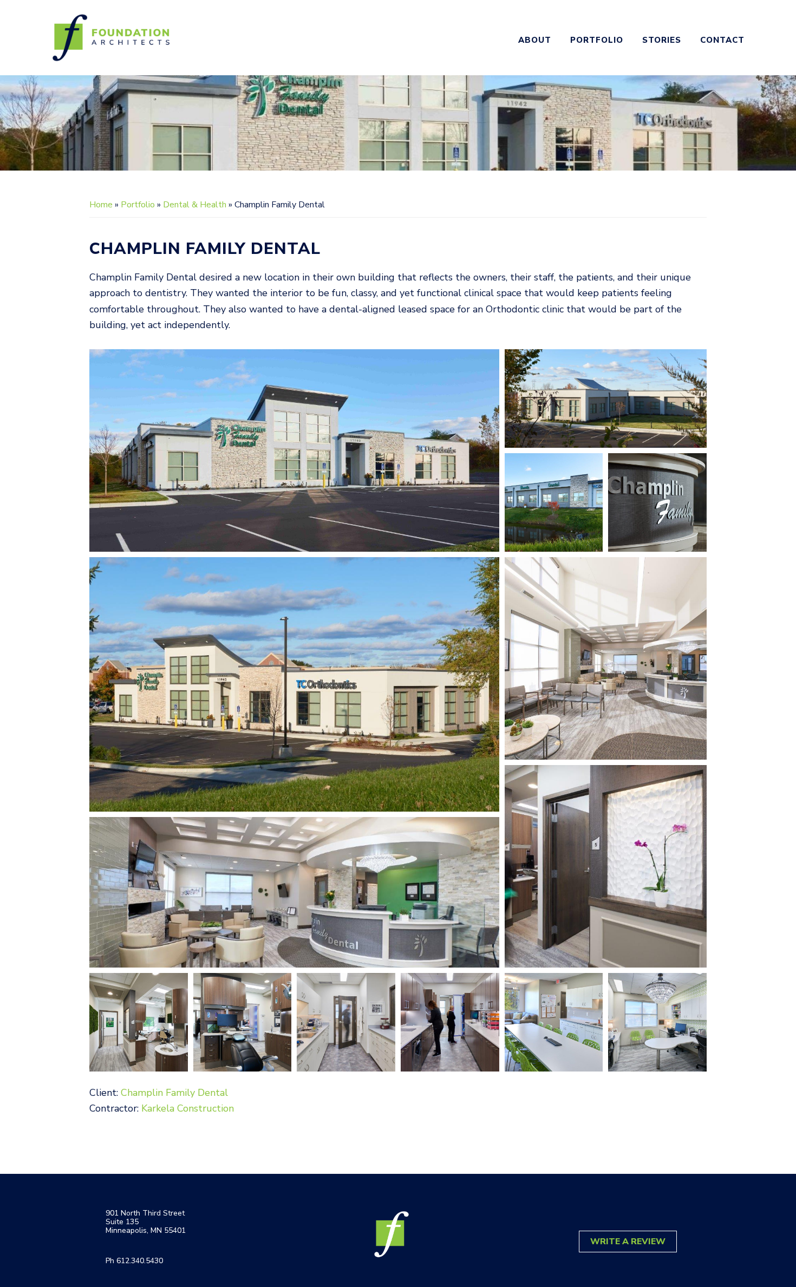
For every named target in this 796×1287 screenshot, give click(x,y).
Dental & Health (194, 205)
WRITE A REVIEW (627, 1241)
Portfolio (138, 205)
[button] (294, 450)
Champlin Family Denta (173, 1092)
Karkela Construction (187, 1108)
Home (101, 205)
